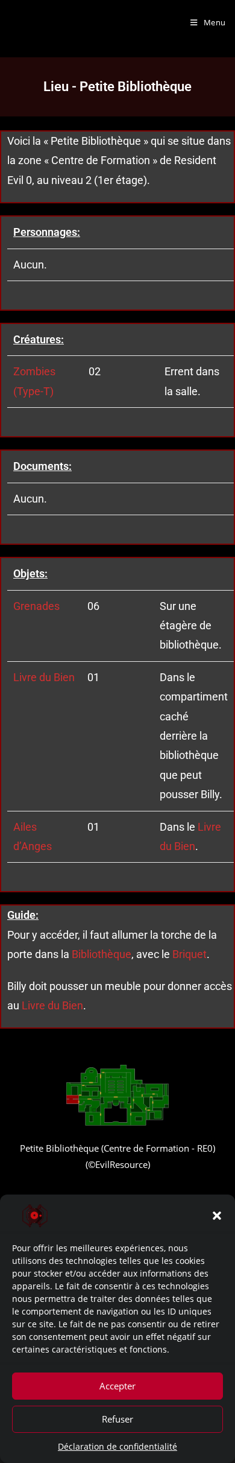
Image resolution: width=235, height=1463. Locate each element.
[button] (217, 1216)
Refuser (117, 1419)
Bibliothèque (101, 954)
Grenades (36, 606)
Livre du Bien (44, 677)
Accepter (117, 1386)
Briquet (189, 954)
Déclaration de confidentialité (117, 1446)
